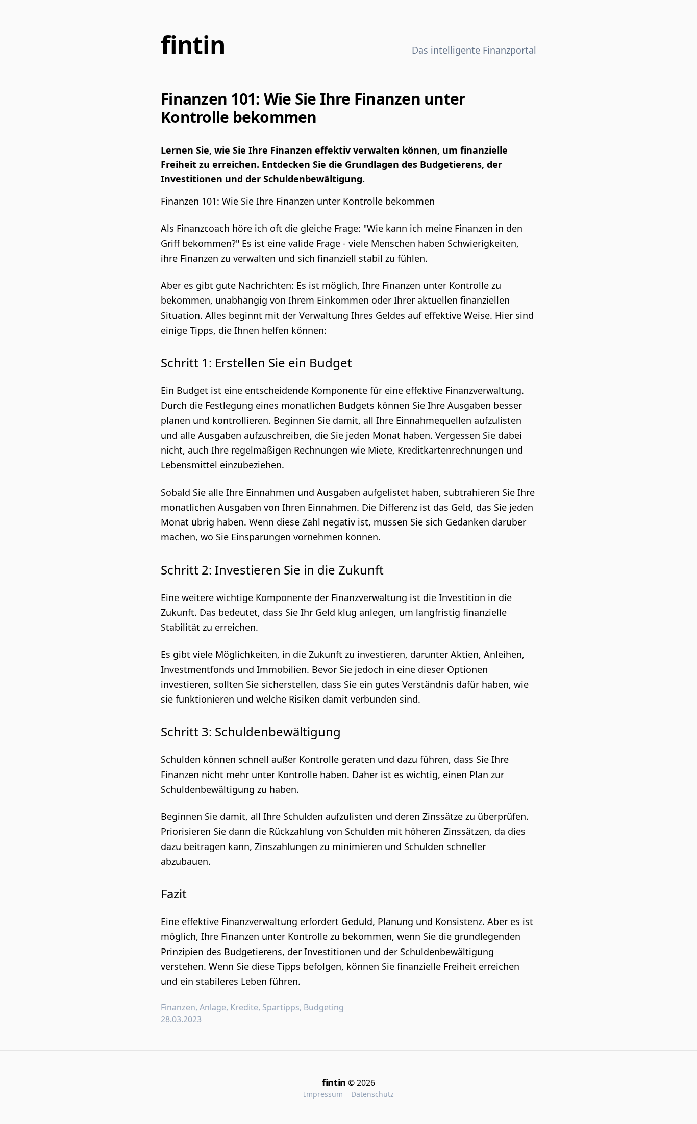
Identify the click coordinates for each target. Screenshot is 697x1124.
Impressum (323, 1094)
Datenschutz (372, 1094)
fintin (193, 44)
